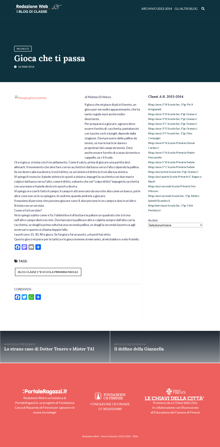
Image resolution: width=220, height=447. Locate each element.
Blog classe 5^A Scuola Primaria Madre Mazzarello (171, 155)
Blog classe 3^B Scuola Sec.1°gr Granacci (172, 118)
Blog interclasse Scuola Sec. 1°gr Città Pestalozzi (170, 208)
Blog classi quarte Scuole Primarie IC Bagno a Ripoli (174, 179)
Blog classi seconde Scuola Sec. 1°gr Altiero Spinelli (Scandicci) (173, 198)
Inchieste (22, 48)
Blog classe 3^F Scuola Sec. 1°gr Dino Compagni (170, 136)
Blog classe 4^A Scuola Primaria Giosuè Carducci (171, 145)
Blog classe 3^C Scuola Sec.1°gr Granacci (172, 123)
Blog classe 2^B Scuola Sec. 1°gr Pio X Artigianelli (170, 107)
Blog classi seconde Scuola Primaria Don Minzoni (172, 189)
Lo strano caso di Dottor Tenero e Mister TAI (49, 349)
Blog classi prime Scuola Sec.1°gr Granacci (173, 171)
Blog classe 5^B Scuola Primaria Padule (48, 271)
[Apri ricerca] (203, 8)
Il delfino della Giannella (139, 349)
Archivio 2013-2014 (156, 8)
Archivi (153, 220)
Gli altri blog (186, 8)
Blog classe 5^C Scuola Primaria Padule (171, 167)
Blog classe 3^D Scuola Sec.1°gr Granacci (172, 128)
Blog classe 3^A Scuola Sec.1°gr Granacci (172, 114)
